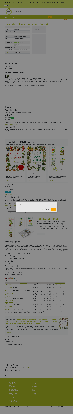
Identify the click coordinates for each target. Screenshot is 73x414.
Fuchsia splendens (9, 307)
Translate (14, 66)
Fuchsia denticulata (9, 293)
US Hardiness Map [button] (19, 88)
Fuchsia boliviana (8, 286)
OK (53, 209)
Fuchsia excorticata (9, 294)
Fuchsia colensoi (8, 289)
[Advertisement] (63, 45)
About (28, 17)
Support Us (34, 388)
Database (18, 17)
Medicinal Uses (12, 386)
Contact (34, 394)
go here (27, 367)
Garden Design (12, 394)
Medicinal (60, 283)
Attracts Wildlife (8, 191)
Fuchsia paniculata (9, 302)
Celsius (6, 212)
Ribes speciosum (8, 309)
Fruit (12, 117)
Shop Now (52, 180)
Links (33, 390)
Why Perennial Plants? (13, 390)
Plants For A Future (10, 17)
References (7, 124)
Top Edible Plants (12, 392)
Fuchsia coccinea (8, 287)
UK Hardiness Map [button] (9, 88)
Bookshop (34, 386)
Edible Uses (11, 385)
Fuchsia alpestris (8, 284)
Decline (47, 209)
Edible (56, 283)
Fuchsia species (8, 306)
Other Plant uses (12, 388)
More (8, 180)
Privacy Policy (41, 209)
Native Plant (23, 17)
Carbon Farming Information (15, 205)
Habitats (10, 396)
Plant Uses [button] (33, 17)
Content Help (35, 385)
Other (63, 283)
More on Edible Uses (14, 124)
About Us (34, 396)
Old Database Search (36, 392)
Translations (11, 397)
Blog (46, 17)
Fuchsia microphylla (9, 300)
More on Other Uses (13, 194)
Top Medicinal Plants (13, 393)
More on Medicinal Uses (14, 137)
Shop (38, 17)
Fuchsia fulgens (8, 296)
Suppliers (42, 17)
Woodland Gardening (13, 389)
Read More (9, 332)
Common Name (23, 283)
